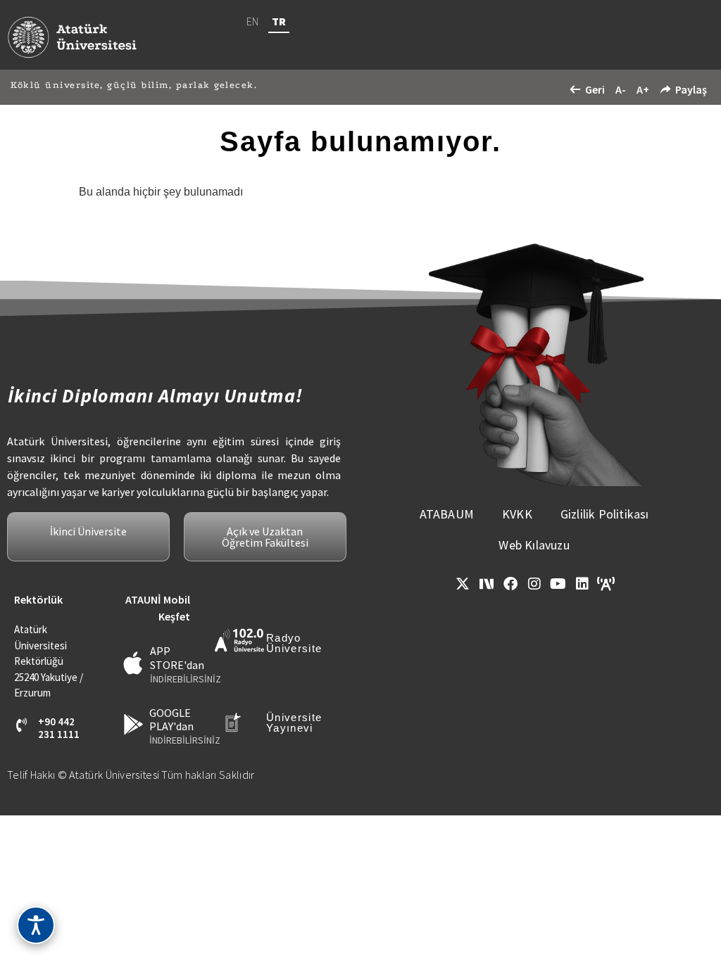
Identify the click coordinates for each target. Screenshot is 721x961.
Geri (595, 89)
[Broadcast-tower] (606, 584)
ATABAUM (447, 514)
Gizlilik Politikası (604, 514)
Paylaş (691, 89)
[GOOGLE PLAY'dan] (133, 724)
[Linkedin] (582, 584)
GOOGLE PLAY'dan (171, 719)
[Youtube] (558, 584)
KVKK (517, 514)
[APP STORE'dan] (133, 663)
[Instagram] (534, 584)
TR (279, 21)
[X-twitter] (463, 584)
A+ (643, 89)
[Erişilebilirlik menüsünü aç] (36, 925)
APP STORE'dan (177, 657)
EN (252, 21)
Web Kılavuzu (534, 545)
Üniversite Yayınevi (294, 722)
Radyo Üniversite (294, 643)
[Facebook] (510, 584)
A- (620, 89)
